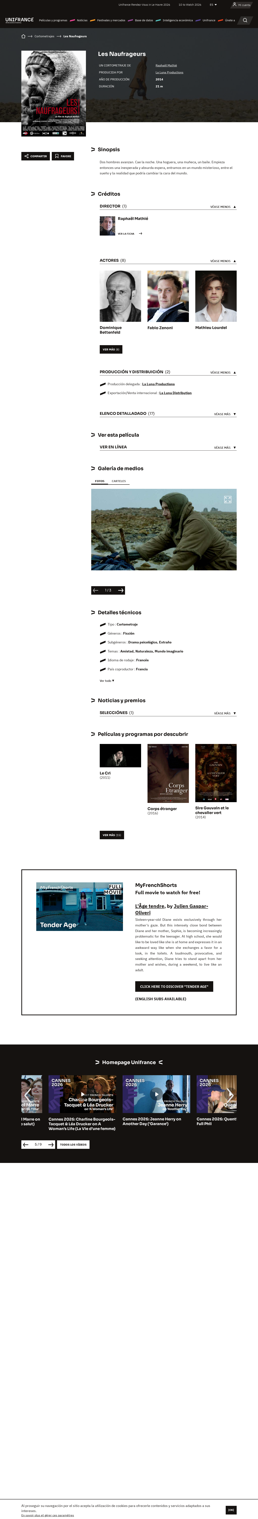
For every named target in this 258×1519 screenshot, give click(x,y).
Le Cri (105, 773)
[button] (227, 500)
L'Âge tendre (149, 906)
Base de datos (144, 20)
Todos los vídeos (73, 1144)
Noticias (82, 20)
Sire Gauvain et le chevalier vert (212, 810)
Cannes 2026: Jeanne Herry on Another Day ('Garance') (124, 1121)
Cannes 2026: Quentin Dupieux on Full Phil (202, 1121)
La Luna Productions (169, 72)
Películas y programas (53, 20)
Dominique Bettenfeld (111, 330)
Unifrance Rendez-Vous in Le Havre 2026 (144, 4)
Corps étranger (162, 808)
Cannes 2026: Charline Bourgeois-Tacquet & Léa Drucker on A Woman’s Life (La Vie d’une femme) (54, 1124)
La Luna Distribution (175, 393)
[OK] (231, 1510)
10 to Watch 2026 (190, 4)
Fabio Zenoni (160, 328)
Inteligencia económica (178, 20)
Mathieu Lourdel (211, 327)
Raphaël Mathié (166, 65)
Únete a (230, 20)
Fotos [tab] (99, 481)
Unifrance (209, 20)
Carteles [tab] (119, 481)
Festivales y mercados (111, 20)
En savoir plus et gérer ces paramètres (47, 1515)
